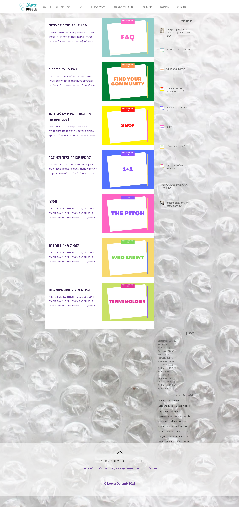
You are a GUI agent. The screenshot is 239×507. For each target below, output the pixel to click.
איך (186, 426)
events (177, 416)
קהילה (178, 441)
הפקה (178, 431)
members (163, 421)
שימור (186, 441)
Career (175, 400)
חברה (185, 431)
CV (168, 400)
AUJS (161, 400)
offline (173, 421)
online (182, 421)
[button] (100, 7)
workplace (177, 426)
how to (187, 416)
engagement (165, 416)
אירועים (169, 431)
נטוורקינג (172, 436)
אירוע (161, 431)
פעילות (169, 441)
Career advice (165, 405)
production (164, 426)
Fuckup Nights (182, 405)
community (176, 411)
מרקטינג (162, 436)
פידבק (161, 441)
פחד (188, 436)
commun (163, 411)
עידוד (181, 436)
